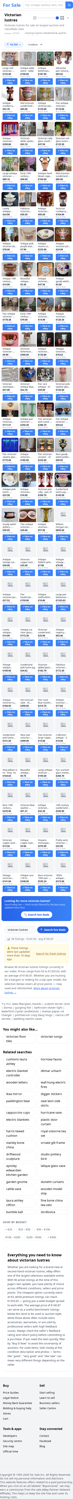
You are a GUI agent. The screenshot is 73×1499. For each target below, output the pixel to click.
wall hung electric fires (53, 1084)
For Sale (12, 5)
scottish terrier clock (57, 1004)
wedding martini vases (27, 1019)
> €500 (52, 1237)
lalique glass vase (53, 1166)
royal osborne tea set (53, 1133)
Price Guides (11, 1392)
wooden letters (17, 1082)
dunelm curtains (52, 1182)
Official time (10, 1451)
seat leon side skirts (50, 1103)
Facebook (45, 1441)
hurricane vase (51, 1112)
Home (7, 33)
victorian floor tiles (16, 1038)
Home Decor (16, 34)
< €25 (8, 1229)
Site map (8, 1446)
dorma (8, 1007)
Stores (7, 1413)
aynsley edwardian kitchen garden (17, 1170)
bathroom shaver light (48, 1007)
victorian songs (52, 1036)
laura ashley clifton (14, 1202)
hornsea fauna (51, 1059)
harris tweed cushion (15, 1133)
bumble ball (14, 1212)
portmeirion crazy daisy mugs (33, 1015)
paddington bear (18, 1101)
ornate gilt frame (53, 1143)
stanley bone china (15, 1145)
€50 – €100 (43, 1229)
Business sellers (49, 1403)
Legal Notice (11, 1398)
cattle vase (13, 1189)
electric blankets (17, 1120)
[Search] (69, 5)
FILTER (14, 44)
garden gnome (16, 1182)
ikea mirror (14, 1094)
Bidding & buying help (17, 1408)
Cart (5, 1418)
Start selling (47, 1392)
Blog (42, 1446)
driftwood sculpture (13, 1156)
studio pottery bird (51, 1156)
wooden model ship (51, 1191)
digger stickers (51, 1094)
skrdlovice (48, 1212)
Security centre (12, 1441)
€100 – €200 (12, 1237)
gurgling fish (23, 1007)
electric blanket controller (17, 1073)
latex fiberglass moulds (26, 1004)
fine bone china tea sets (52, 1202)
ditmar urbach (51, 1071)
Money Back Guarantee (17, 1403)
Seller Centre (47, 1408)
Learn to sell (47, 1398)
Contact (44, 1436)
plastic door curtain (49, 1122)
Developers (10, 1436)
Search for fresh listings (51, 953)
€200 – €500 (34, 1237)
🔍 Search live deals (53, 929)
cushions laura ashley (16, 1061)
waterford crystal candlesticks (20, 1011)
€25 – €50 (24, 1229)
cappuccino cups (18, 1112)
